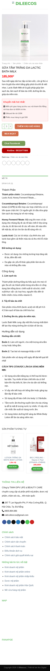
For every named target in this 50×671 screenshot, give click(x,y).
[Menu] (3, 4)
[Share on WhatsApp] (4, 163)
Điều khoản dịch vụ (13, 551)
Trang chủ (6, 63)
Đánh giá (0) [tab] (7, 183)
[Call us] (27, 522)
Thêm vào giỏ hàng (28, 126)
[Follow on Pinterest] (32, 522)
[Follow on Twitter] (18, 522)
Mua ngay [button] (37, 469)
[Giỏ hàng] (47, 4)
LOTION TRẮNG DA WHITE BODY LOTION (13, 459)
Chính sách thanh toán (15, 546)
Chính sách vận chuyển (15, 542)
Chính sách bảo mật (14, 537)
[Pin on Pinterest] (23, 163)
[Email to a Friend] (18, 163)
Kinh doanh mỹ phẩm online (17, 572)
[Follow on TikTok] (13, 522)
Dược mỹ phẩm (12, 581)
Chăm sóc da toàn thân (33, 63)
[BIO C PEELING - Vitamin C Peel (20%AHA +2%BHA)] (37, 444)
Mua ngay (10, 134)
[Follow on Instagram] (9, 522)
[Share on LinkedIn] (27, 163)
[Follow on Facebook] (4, 522)
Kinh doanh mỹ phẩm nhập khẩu (19, 576)
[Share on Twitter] (13, 163)
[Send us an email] (23, 522)
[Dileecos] (25, 4)
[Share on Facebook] (9, 163)
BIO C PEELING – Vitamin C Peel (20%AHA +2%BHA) (37, 460)
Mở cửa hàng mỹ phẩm (15, 590)
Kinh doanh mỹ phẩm (14, 567)
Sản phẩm (17, 63)
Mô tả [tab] (4, 178)
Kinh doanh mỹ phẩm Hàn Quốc (19, 585)
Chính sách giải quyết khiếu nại (19, 555)
